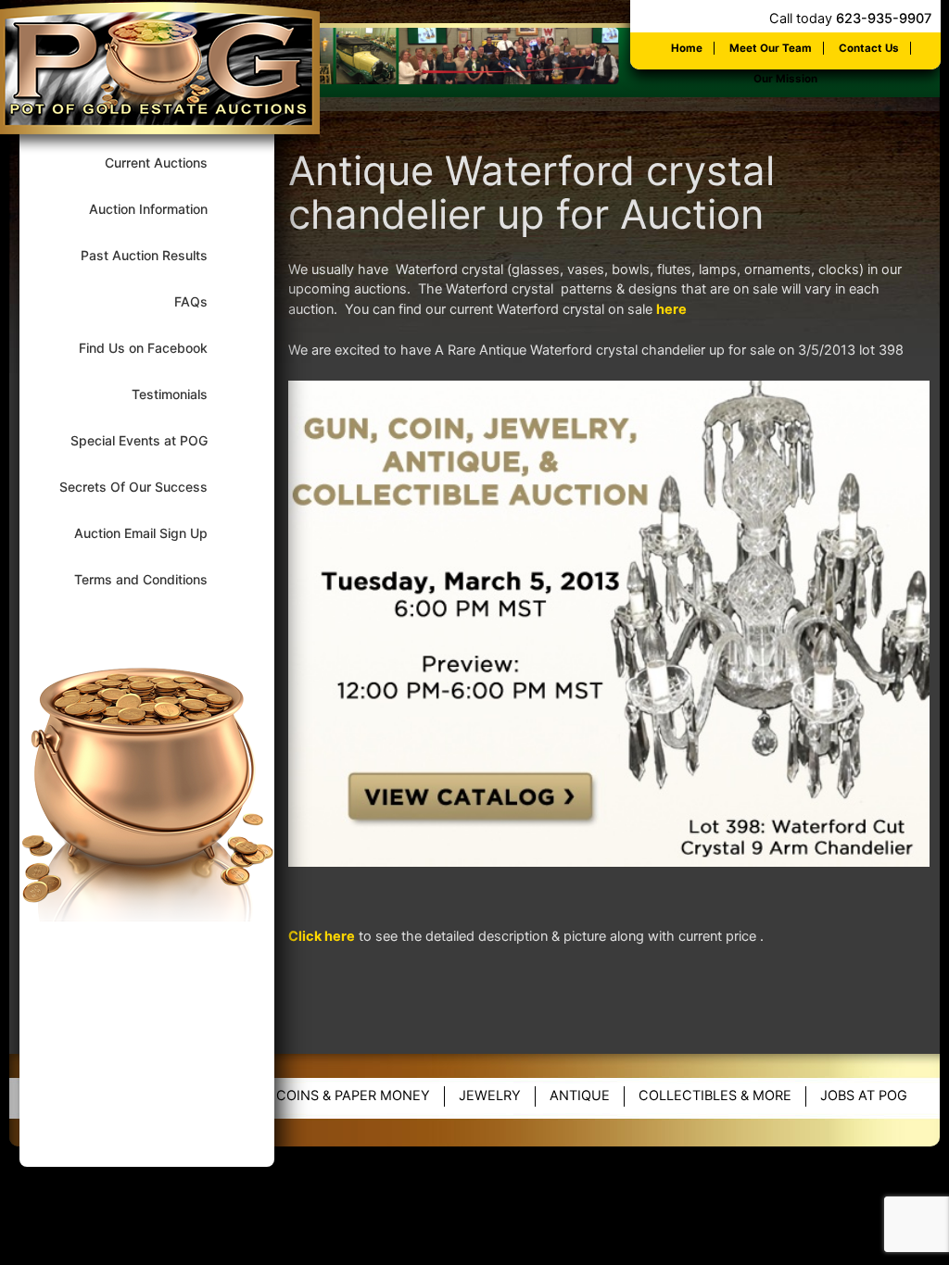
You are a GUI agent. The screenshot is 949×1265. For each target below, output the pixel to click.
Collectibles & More (715, 1095)
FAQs (203, 301)
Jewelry (490, 1095)
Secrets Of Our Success (145, 487)
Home (686, 48)
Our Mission (785, 78)
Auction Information (160, 209)
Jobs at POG (863, 1095)
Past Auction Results (156, 255)
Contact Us (869, 48)
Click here (321, 936)
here (671, 309)
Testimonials (182, 394)
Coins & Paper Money (353, 1095)
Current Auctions (168, 162)
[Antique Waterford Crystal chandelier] (609, 862)
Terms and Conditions (153, 579)
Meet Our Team (770, 48)
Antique (580, 1095)
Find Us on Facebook (155, 348)
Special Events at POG (151, 440)
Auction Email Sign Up (153, 533)
